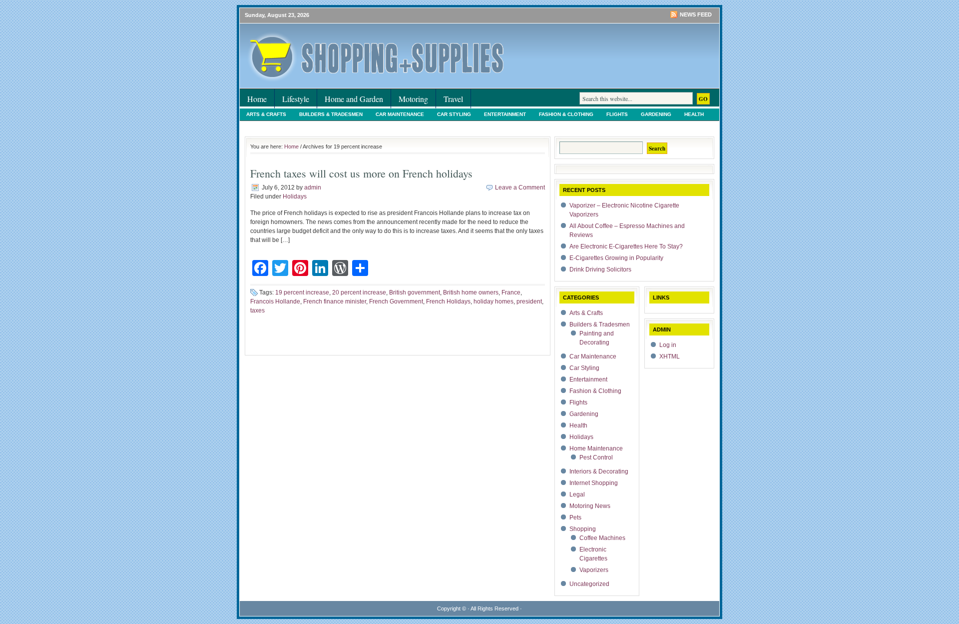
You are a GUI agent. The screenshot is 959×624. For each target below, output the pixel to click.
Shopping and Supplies (360, 42)
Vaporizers (593, 570)
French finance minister (334, 301)
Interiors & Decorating (384, 125)
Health (694, 114)
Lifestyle (295, 99)
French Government (396, 301)
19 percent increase (302, 292)
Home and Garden (354, 99)
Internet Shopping (457, 125)
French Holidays (448, 301)
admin (312, 187)
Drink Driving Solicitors (600, 269)
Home (257, 99)
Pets (590, 125)
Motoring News (549, 125)
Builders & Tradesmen (331, 114)
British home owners (470, 292)
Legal (505, 125)
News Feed (696, 15)
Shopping (623, 125)
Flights (617, 114)
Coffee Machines (602, 538)
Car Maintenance (400, 114)
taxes (257, 310)
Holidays (259, 125)
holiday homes (493, 301)
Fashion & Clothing (566, 114)
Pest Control (596, 457)
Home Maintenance (311, 125)
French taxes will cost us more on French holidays (361, 173)
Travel (453, 99)
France (510, 292)
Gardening (656, 114)
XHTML (669, 356)
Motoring (413, 99)
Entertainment (505, 114)
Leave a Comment (520, 187)
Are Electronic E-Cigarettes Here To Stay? (626, 246)
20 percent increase (359, 292)
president (529, 301)
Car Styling (454, 114)
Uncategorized (671, 125)
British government (414, 292)
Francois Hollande (275, 301)
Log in (667, 345)
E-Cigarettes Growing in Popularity (616, 258)
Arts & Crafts (266, 114)
